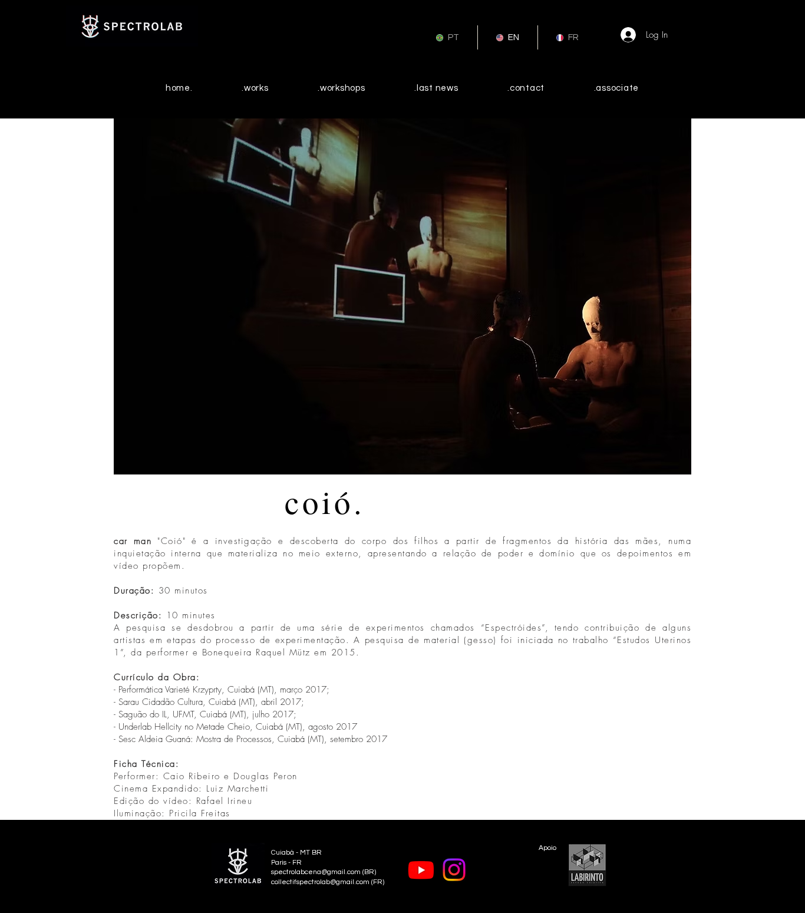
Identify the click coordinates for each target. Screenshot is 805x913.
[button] (402, 296)
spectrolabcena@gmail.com (316, 872)
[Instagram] (454, 870)
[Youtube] (421, 870)
